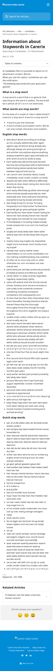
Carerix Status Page (35, 650)
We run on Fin (28, 663)
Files (20, 31)
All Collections (9, 31)
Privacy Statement (16, 650)
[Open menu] (48, 4)
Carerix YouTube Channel (18, 647)
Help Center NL (39, 647)
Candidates (29, 31)
